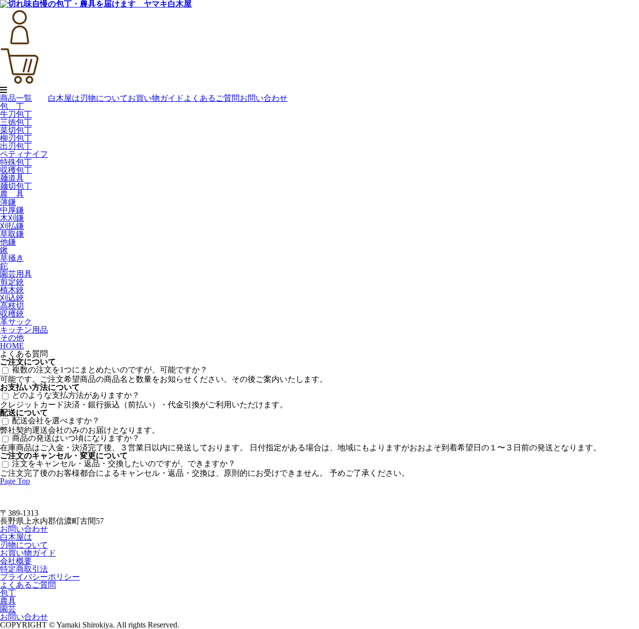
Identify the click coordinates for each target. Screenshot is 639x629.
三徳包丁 (16, 122)
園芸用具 (16, 274)
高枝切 (12, 306)
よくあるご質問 (212, 98)
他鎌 (8, 242)
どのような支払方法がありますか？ (76, 395)
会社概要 (16, 561)
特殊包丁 (16, 162)
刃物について (104, 98)
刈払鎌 (12, 226)
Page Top (15, 481)
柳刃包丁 (16, 138)
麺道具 (12, 178)
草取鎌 (12, 234)
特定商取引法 (24, 569)
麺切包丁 (16, 186)
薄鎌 (8, 202)
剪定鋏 (12, 282)
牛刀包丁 (16, 114)
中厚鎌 (12, 210)
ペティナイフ (24, 154)
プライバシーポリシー (40, 577)
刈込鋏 (12, 298)
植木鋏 (12, 290)
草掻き (12, 258)
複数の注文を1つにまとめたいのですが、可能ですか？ (110, 369)
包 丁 (12, 106)
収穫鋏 (12, 314)
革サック (16, 321)
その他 (12, 337)
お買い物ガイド (156, 98)
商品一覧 (16, 98)
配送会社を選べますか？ (56, 420)
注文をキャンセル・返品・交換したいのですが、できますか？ (124, 463)
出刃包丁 (16, 146)
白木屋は (64, 98)
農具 (8, 601)
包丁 (8, 593)
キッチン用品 (24, 329)
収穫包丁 (16, 170)
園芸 (8, 609)
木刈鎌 (12, 218)
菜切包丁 (16, 130)
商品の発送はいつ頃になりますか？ (76, 438)
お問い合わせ (264, 98)
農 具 (12, 194)
